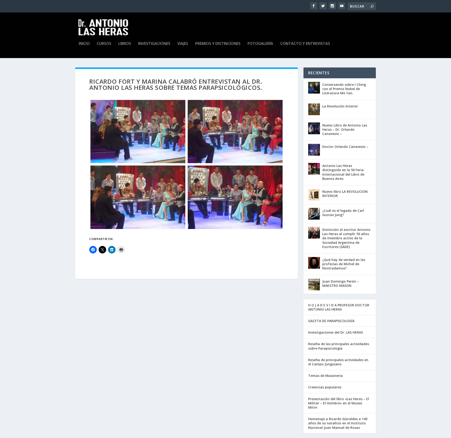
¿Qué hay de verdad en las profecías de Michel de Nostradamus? (343, 263)
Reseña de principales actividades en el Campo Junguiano (338, 362)
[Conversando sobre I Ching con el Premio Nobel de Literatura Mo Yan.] (314, 88)
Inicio (84, 44)
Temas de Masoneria (325, 375)
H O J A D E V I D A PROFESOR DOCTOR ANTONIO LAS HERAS (338, 307)
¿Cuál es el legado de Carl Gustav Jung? (343, 212)
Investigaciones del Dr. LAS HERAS (335, 332)
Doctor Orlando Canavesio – (345, 146)
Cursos (104, 44)
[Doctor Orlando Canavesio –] (314, 150)
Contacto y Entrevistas (305, 44)
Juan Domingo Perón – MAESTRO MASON (340, 283)
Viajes (182, 44)
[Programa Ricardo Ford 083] (235, 197)
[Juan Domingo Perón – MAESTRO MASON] (314, 284)
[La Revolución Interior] (314, 109)
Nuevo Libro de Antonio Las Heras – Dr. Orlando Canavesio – (344, 129)
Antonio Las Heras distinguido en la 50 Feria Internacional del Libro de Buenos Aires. (343, 172)
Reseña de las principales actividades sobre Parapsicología (338, 346)
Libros (124, 44)
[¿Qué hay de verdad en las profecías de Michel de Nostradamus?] (314, 263)
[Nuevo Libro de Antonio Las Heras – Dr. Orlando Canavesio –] (314, 128)
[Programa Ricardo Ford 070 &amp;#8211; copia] (137, 131)
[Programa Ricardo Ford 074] (137, 197)
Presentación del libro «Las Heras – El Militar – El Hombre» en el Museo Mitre (338, 403)
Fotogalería (260, 44)
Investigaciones (154, 44)
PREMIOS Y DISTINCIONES (218, 44)
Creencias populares (324, 387)
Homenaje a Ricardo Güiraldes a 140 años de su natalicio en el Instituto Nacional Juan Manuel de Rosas (337, 423)
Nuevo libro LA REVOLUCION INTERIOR (345, 193)
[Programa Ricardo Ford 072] (235, 131)
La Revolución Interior (340, 106)
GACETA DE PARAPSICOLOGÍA (331, 321)
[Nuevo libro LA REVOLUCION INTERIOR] (314, 195)
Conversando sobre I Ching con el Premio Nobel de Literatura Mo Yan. (344, 88)
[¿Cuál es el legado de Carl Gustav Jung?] (314, 214)
